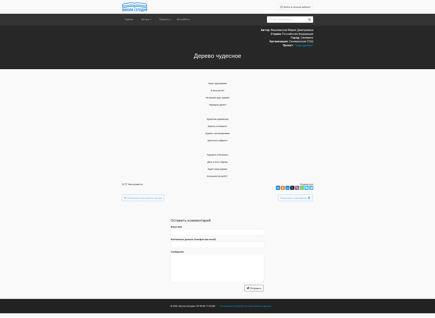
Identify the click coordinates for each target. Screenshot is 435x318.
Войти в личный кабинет (297, 6)
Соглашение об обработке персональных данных (245, 306)
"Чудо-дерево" (303, 45)
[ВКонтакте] (278, 188)
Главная (129, 19)
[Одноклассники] (283, 188)
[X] (292, 188)
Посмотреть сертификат (294, 198)
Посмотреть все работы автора (144, 198)
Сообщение (177, 252)
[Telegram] (311, 188)
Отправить (255, 288)
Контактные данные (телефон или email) (193, 239)
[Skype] (306, 188)
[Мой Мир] (287, 188)
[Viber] (297, 188)
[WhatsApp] (302, 188)
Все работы (183, 19)
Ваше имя (176, 227)
